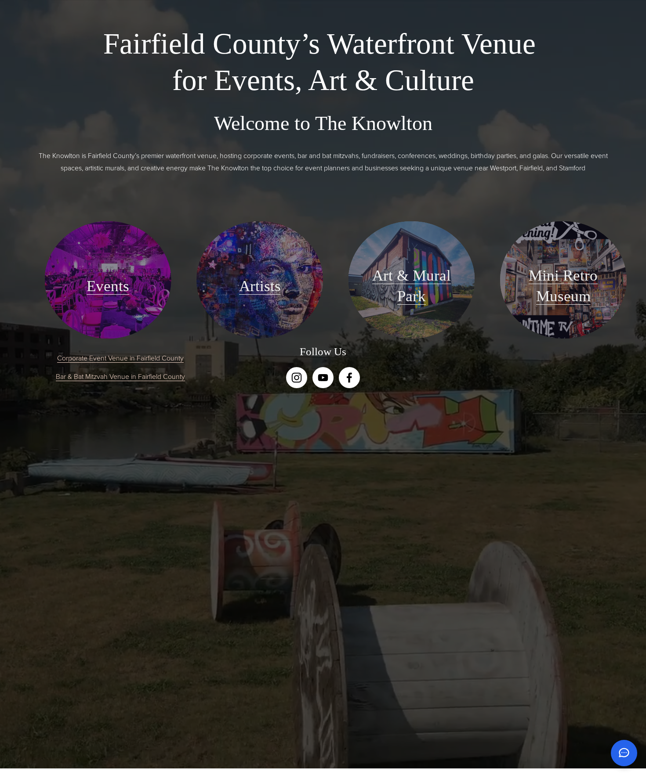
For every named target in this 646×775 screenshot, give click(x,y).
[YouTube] (323, 377)
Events (108, 286)
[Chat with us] (624, 753)
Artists (260, 286)
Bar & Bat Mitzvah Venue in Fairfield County (120, 376)
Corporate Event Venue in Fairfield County (120, 358)
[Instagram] (296, 377)
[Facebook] (349, 377)
